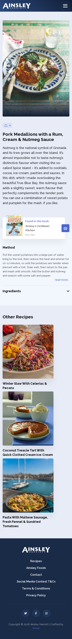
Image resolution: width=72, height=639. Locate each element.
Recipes (36, 561)
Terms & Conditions (36, 588)
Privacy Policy (36, 595)
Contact (36, 574)
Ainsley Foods (36, 568)
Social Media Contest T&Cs (36, 581)
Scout (36, 628)
